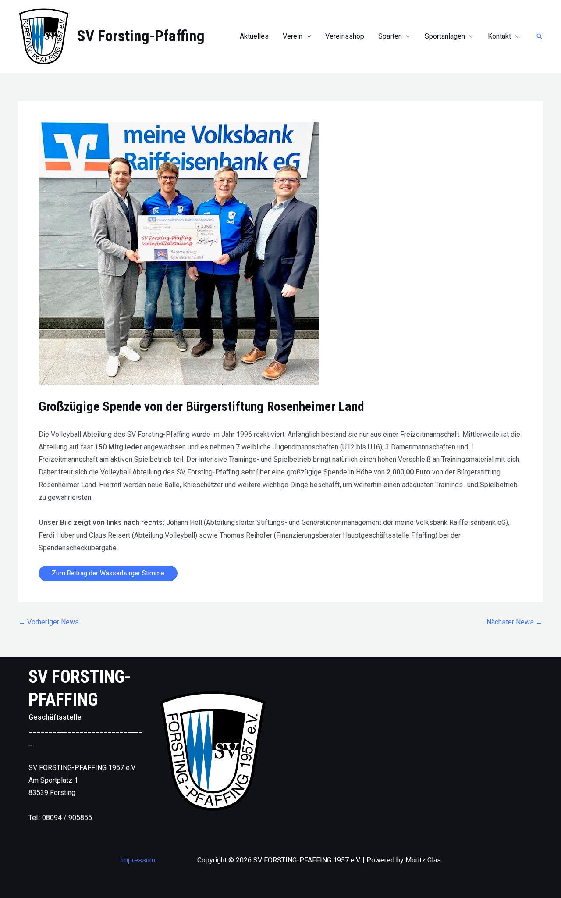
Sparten (390, 36)
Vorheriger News (48, 622)
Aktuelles (254, 36)
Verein (292, 36)
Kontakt (499, 36)
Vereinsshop (344, 36)
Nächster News (514, 622)
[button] (539, 36)
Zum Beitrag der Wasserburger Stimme (108, 573)
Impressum (137, 860)
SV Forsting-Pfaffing (141, 36)
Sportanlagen (445, 36)
